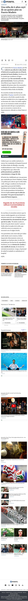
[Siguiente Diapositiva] (26, 315)
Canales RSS (3, 589)
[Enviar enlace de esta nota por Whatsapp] (9, 60)
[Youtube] (12, 585)
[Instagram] (16, 585)
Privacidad (21, 589)
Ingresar (22, 1)
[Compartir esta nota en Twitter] (5, 60)
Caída (11, 300)
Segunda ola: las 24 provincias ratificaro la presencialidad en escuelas (14, 205)
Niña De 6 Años (25, 300)
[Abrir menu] (2, 2)
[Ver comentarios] (26, 5)
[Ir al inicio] (8, 1)
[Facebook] (5, 585)
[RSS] (19, 585)
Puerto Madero (18, 67)
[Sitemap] (22, 585)
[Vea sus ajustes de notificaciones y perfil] (25, 1)
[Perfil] (14, 582)
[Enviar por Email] (12, 60)
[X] (9, 585)
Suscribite (6, 152)
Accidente (17, 300)
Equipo (24, 589)
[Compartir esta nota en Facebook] (2, 60)
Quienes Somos (9, 589)
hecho (11, 95)
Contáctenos (15, 589)
